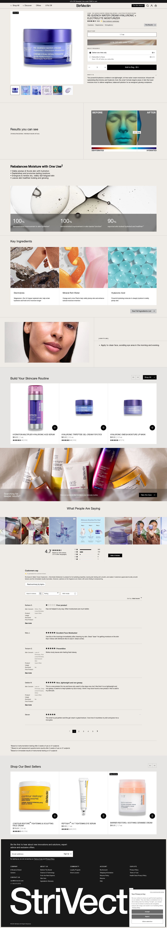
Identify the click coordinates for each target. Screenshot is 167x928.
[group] (34, 413)
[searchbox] (31, 593)
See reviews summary (111, 21)
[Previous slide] (133, 377)
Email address (17, 854)
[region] (147, 908)
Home (89, 13)
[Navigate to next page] (97, 731)
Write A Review (115, 555)
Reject (147, 916)
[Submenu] (10, 5)
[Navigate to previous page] (69, 731)
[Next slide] (138, 377)
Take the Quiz (146, 495)
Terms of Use (38, 859)
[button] (2, 530)
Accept (147, 911)
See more (28, 623)
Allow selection (147, 921)
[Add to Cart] (55, 427)
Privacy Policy (50, 859)
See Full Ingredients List (141, 311)
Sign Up (66, 854)
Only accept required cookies (157, 892)
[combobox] (51, 593)
